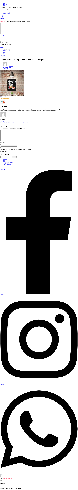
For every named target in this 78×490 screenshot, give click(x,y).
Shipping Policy (6, 163)
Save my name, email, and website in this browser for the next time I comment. (17, 149)
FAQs (4, 160)
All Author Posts (3, 121)
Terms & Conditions (7, 164)
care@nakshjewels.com (7, 478)
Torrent (4, 53)
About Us (5, 4)
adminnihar (11, 66)
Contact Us (5, 5)
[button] (1, 15)
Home (4, 3)
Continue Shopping (6, 13)
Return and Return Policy (8, 162)
